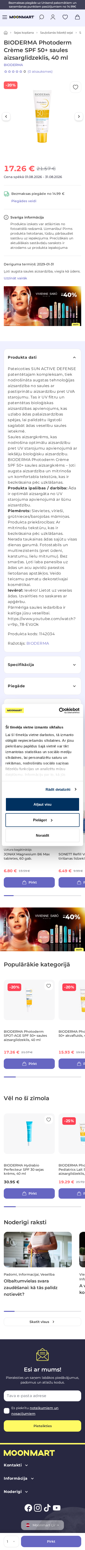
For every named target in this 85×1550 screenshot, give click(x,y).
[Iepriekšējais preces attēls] (6, 116)
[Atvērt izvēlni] (5, 17)
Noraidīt (42, 835)
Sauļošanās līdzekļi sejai (56, 32)
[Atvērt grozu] (77, 17)
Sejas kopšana (24, 32)
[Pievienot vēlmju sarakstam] (65, 17)
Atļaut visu (42, 804)
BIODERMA (13, 65)
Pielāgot (40, 820)
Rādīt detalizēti (58, 789)
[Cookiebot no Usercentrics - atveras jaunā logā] (60, 710)
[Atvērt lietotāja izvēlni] (53, 17)
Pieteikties (43, 1426)
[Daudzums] (15, 1541)
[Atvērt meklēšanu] (41, 17)
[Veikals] (6, 33)
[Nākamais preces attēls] (79, 116)
